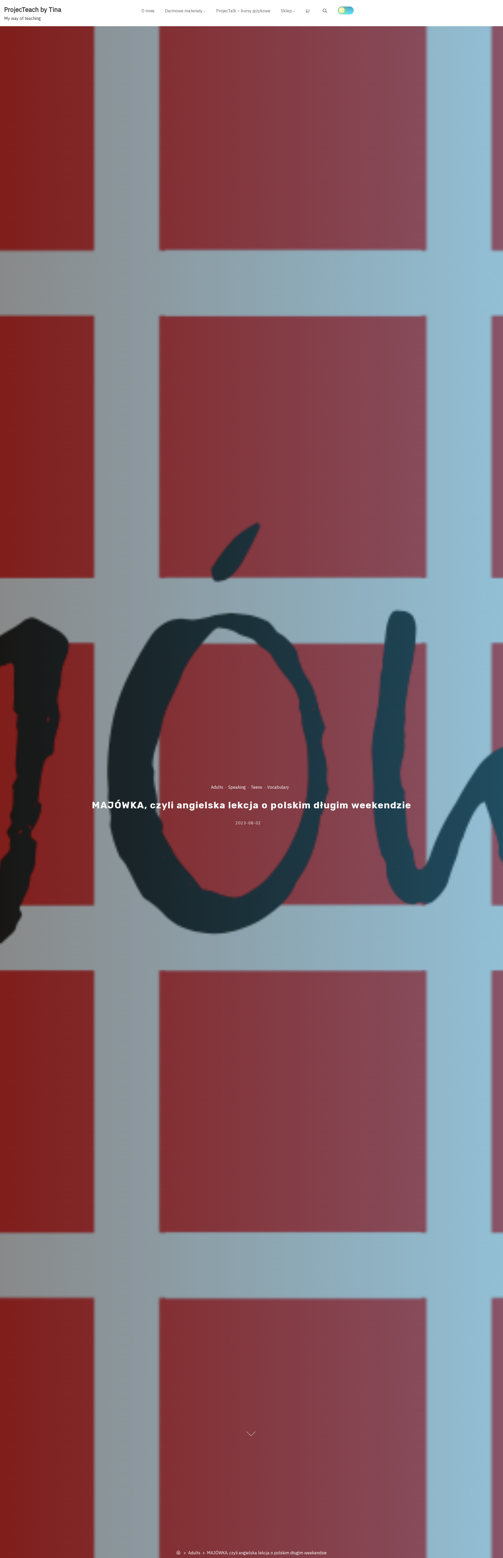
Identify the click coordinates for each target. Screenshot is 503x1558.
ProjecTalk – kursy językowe (243, 10)
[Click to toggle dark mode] (345, 10)
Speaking (237, 787)
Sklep (286, 10)
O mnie (148, 10)
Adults (217, 787)
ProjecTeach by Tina (32, 9)
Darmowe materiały (184, 10)
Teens (256, 787)
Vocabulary (278, 787)
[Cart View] (308, 11)
